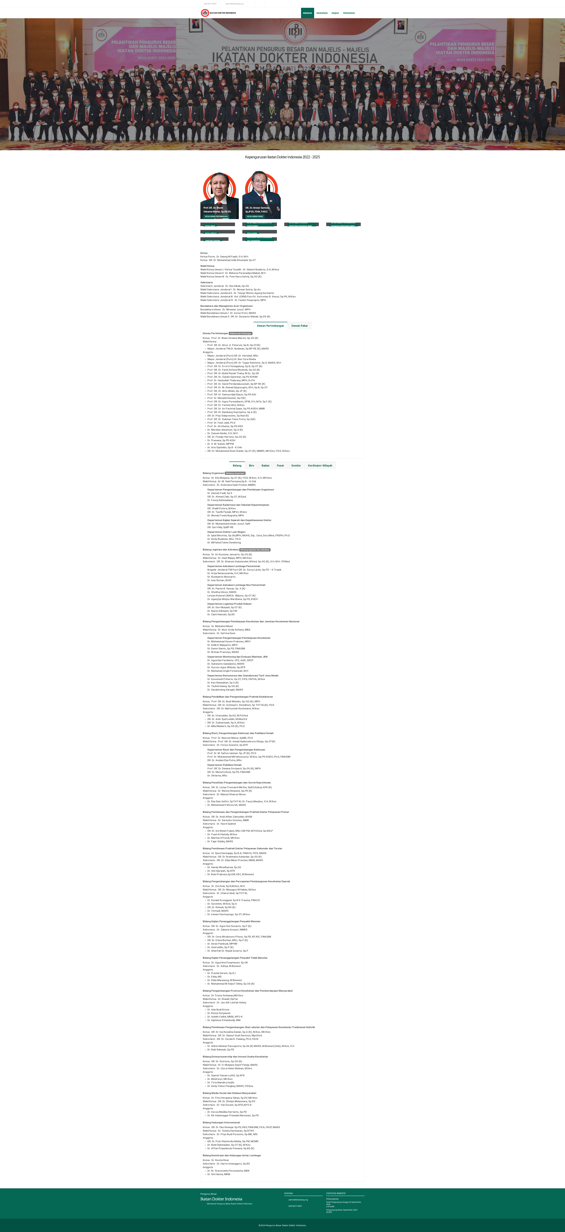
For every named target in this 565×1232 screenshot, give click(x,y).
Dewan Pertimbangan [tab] (270, 325)
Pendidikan (349, 13)
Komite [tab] (296, 465)
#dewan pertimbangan (240, 333)
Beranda (307, 13)
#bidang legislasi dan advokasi (254, 550)
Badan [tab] (265, 465)
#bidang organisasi (235, 473)
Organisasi (322, 13)
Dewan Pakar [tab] (299, 325)
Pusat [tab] (280, 465)
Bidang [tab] (237, 465)
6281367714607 (210, 3)
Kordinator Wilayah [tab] (320, 465)
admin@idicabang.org (235, 3)
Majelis (335, 13)
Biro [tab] (251, 465)
